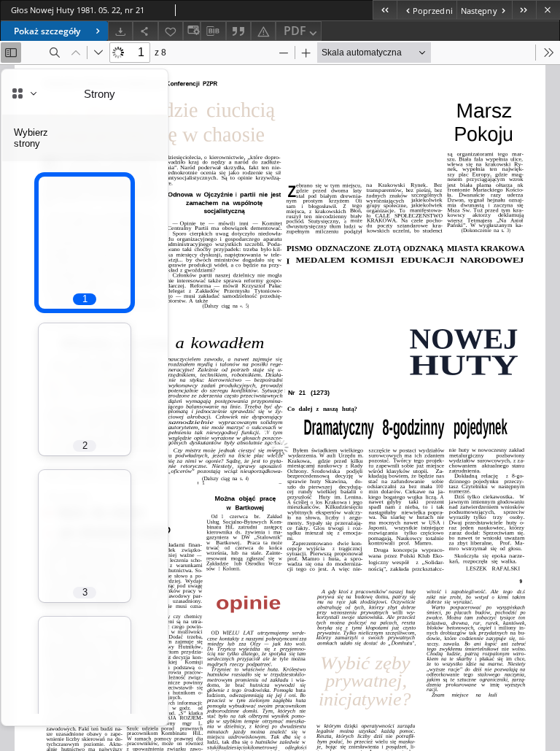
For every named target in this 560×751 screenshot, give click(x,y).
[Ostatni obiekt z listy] (524, 10)
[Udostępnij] (145, 31)
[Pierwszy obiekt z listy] (385, 10)
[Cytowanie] (238, 31)
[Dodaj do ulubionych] (170, 31)
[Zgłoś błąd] (263, 31)
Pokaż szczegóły (47, 31)
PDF (295, 31)
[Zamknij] (548, 10)
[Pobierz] (120, 31)
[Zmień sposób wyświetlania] (192, 31)
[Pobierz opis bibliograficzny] (213, 31)
